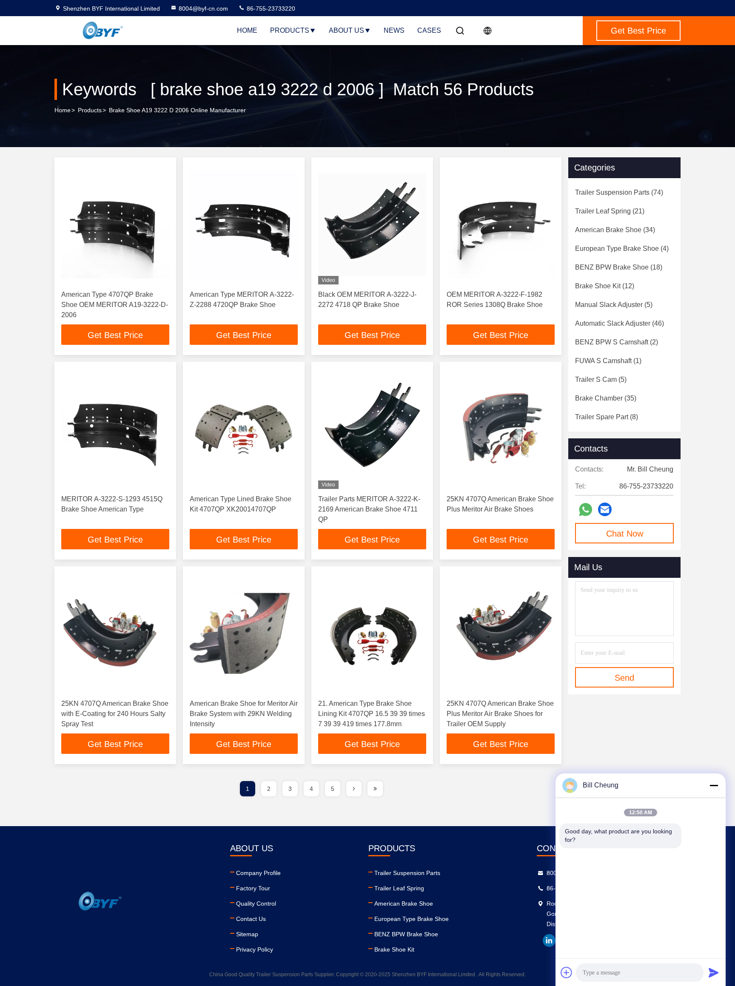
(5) (613, 304)
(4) (622, 248)
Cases (429, 30)
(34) (615, 229)
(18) (618, 267)
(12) (604, 286)
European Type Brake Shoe (411, 918)
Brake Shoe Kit (394, 949)
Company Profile (258, 872)
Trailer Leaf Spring (399, 888)
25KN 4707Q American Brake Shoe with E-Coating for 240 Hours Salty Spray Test (114, 713)
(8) (606, 417)
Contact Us (251, 918)
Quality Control (256, 903)
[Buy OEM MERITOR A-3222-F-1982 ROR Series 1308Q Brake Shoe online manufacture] (501, 224)
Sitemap (247, 934)
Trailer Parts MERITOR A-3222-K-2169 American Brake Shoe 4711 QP (369, 509)
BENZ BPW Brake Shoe (406, 934)
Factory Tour (253, 888)
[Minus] (714, 785)
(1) (608, 360)
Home (247, 30)
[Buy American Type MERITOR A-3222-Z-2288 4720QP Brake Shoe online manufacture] (244, 224)
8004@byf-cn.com (203, 8)
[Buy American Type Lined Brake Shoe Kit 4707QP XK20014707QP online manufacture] (244, 429)
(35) (605, 398)
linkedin (549, 940)
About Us (346, 30)
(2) (616, 342)
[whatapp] (585, 509)
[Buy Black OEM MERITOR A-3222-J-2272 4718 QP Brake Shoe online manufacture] (372, 224)
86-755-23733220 (270, 8)
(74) (619, 192)
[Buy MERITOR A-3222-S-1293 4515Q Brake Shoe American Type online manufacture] (115, 429)
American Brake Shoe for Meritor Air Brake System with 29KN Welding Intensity (244, 713)
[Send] (714, 972)
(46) (619, 323)
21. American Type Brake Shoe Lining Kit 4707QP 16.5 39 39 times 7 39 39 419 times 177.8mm (371, 713)
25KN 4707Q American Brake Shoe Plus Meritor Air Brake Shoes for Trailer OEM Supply (500, 713)
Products (289, 30)
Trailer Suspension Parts (407, 872)
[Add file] (567, 972)
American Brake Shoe (403, 903)
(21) (609, 211)
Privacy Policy (254, 949)
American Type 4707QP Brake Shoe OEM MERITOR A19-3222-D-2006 (114, 304)
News (394, 30)
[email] (604, 509)
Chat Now (624, 533)
